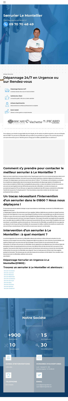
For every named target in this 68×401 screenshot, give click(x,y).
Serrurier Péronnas (9, 284)
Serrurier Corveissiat (9, 270)
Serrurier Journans (9, 272)
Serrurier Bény (7, 282)
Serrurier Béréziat (8, 286)
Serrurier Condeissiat (9, 278)
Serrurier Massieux (9, 274)
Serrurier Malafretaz (9, 276)
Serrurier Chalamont (9, 288)
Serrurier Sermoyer (9, 280)
